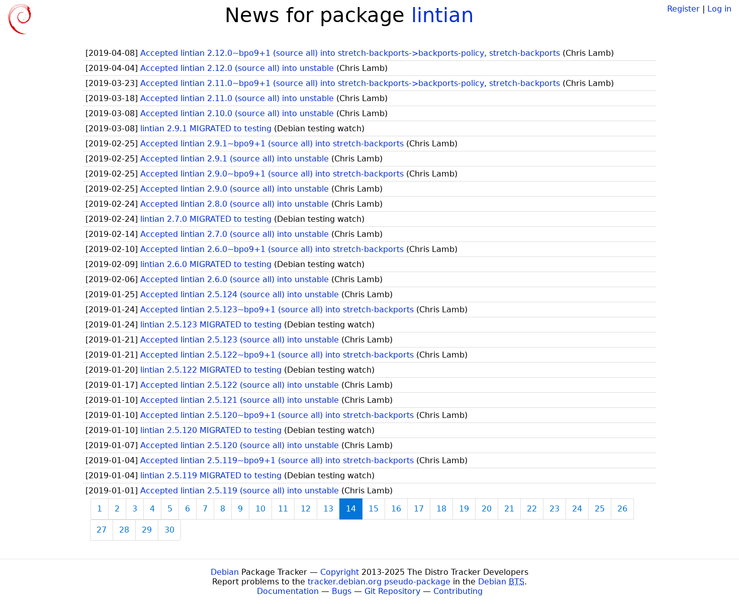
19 (464, 508)
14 (351, 508)
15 (373, 508)
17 (419, 508)
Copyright (339, 572)
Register (683, 9)
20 (487, 508)
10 (260, 508)
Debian (225, 572)
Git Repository (392, 591)
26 (622, 508)
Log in (719, 9)
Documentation (288, 591)
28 (124, 530)
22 (532, 508)
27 (102, 530)
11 (283, 508)
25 (600, 508)
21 (509, 508)
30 (169, 530)
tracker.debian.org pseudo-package (379, 581)
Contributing (458, 591)
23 (554, 508)
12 (306, 508)
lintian (442, 15)
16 (396, 508)
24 (577, 508)
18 (441, 508)
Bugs (341, 591)
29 (147, 530)
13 (328, 508)
